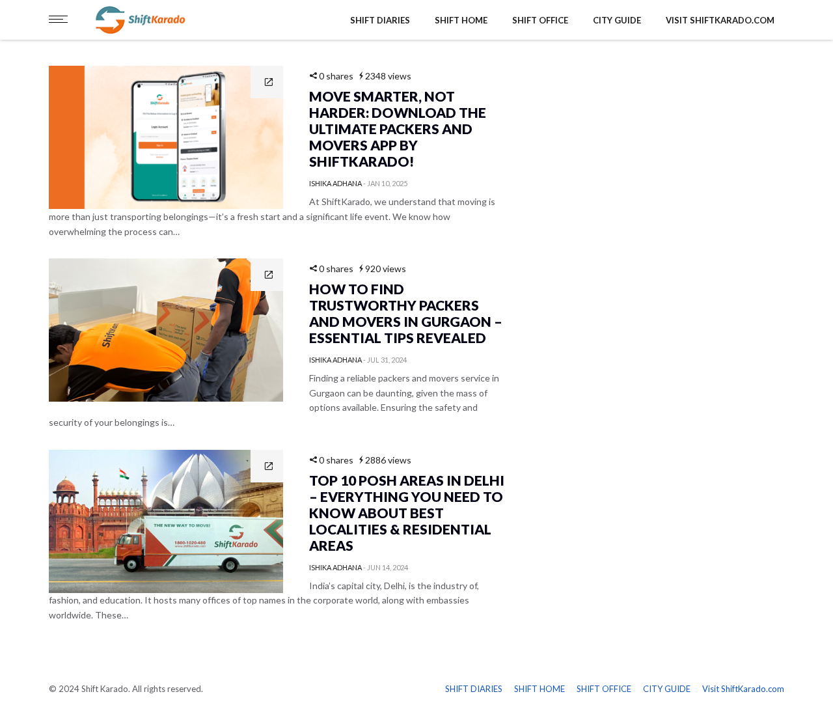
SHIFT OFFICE (540, 20)
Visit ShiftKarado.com (720, 20)
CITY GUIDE (617, 20)
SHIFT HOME (461, 20)
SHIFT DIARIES (380, 20)
